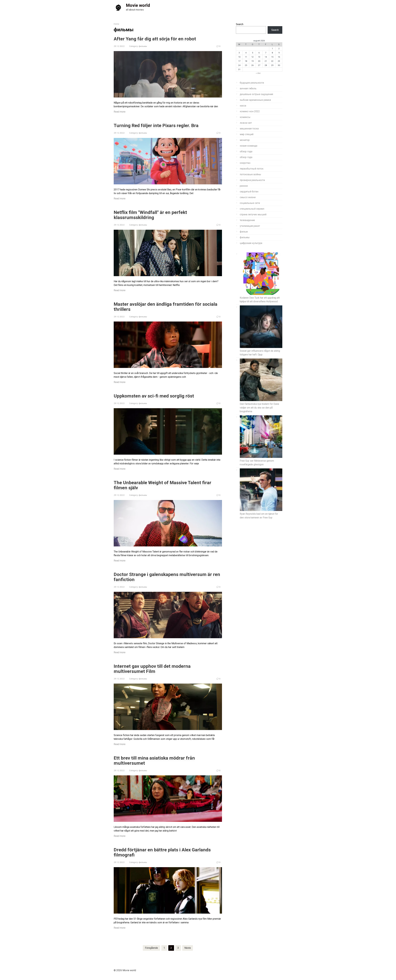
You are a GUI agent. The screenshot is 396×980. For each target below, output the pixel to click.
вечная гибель (248, 88)
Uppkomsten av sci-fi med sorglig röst (154, 396)
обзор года (246, 151)
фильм (244, 231)
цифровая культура (251, 243)
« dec (258, 73)
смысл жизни (248, 197)
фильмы (143, 46)
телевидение (247, 220)
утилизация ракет (250, 225)
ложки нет (246, 122)
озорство (245, 162)
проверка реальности (252, 180)
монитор (245, 140)
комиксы (245, 117)
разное (244, 185)
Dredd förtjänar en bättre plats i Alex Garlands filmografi (162, 852)
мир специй (246, 134)
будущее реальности (252, 82)
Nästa (187, 947)
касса (243, 105)
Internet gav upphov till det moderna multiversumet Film (152, 668)
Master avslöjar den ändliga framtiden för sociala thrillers (165, 306)
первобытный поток (251, 168)
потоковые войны (250, 174)
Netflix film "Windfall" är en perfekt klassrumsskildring (150, 215)
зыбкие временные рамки (255, 99)
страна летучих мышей (253, 214)
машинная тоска (249, 128)
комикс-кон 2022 (250, 111)
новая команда (248, 145)
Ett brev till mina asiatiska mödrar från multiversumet (154, 760)
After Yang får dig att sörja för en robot (155, 38)
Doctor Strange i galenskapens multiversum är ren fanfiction (167, 577)
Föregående (151, 947)
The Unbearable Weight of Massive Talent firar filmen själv (162, 485)
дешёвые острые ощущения (256, 94)
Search (239, 24)
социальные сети (250, 203)
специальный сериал (252, 208)
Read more (119, 111)
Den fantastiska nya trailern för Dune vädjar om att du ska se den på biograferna (259, 407)
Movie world (138, 5)
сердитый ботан (249, 191)
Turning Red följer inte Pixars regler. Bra (157, 125)
